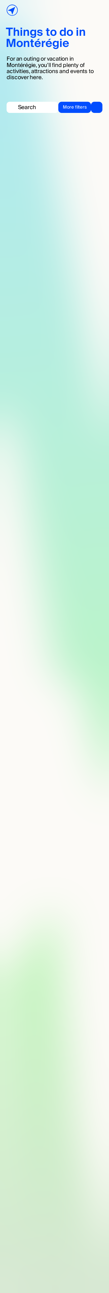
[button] (80, 107)
